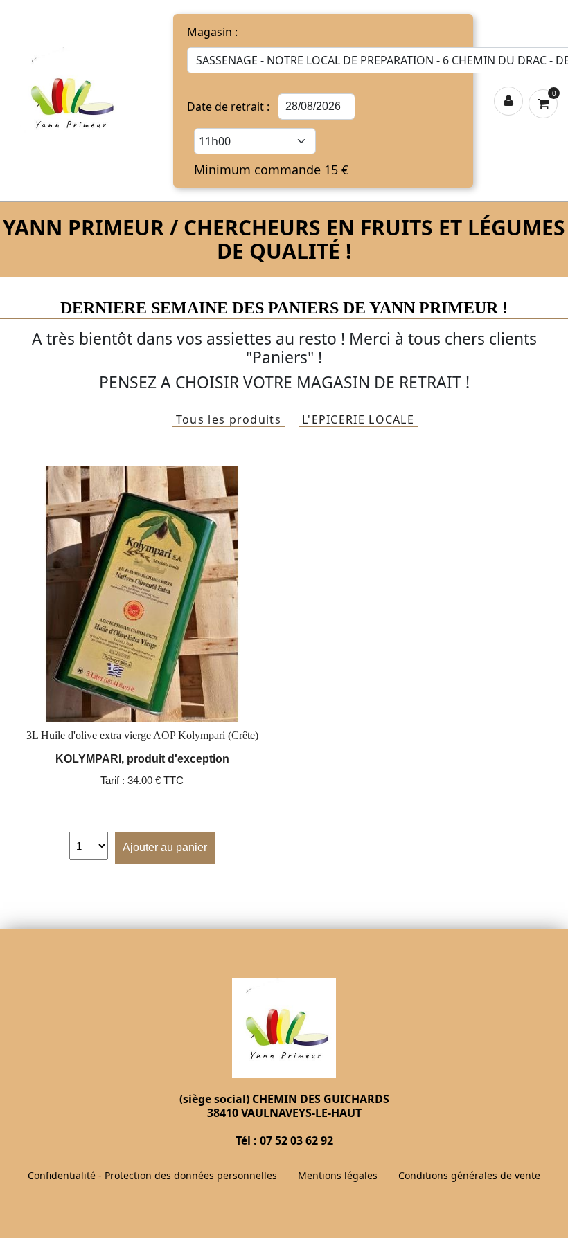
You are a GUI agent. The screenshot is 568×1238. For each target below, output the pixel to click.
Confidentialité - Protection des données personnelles (152, 1175)
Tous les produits (228, 419)
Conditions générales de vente (469, 1175)
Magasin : (212, 32)
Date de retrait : (228, 106)
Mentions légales (338, 1175)
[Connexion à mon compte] (508, 101)
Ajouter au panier (165, 847)
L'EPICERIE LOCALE (358, 419)
